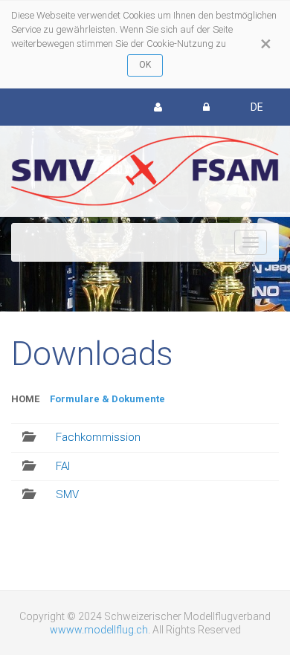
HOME (25, 398)
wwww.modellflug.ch (99, 630)
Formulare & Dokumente (107, 398)
